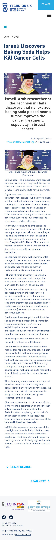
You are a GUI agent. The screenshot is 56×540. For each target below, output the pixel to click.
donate (46, 4)
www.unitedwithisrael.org (20, 142)
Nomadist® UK (23, 535)
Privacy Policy (9, 523)
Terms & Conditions (12, 526)
